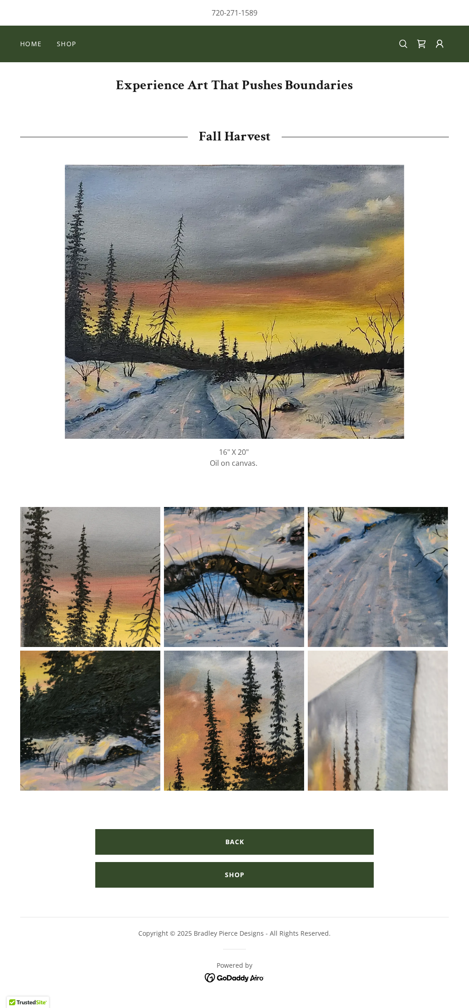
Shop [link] (66, 43)
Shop (235, 874)
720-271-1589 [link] (234, 13)
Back (234, 841)
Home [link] (31, 43)
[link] (421, 44)
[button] (440, 44)
